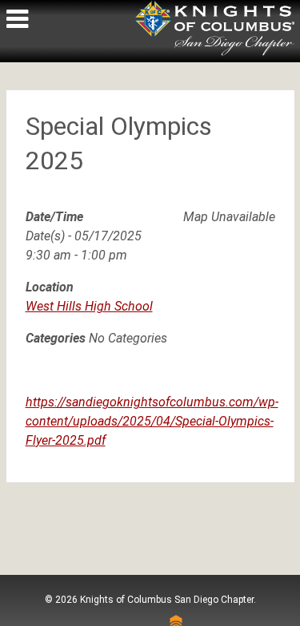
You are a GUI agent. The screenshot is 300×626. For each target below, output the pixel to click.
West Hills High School (89, 306)
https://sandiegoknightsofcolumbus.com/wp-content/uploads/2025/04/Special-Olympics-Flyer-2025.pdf (152, 421)
